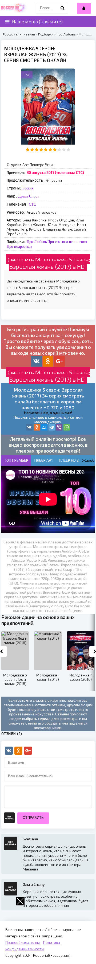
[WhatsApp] (66, 427)
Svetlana (30, 839)
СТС (32, 204)
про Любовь (66, 34)
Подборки (45, 34)
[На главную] (13, 8)
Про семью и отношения (67, 241)
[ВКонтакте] (29, 427)
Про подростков (19, 246)
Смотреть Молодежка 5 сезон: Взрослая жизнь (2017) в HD (48, 263)
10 (68, 149)
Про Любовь (37, 241)
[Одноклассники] (37, 427)
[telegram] (52, 427)
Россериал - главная (19, 34)
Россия (27, 188)
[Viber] (59, 427)
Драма (23, 196)
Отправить (33, 818)
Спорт (34, 196)
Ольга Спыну (34, 884)
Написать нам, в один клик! (48, 412)
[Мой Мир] (44, 427)
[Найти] (62, 8)
